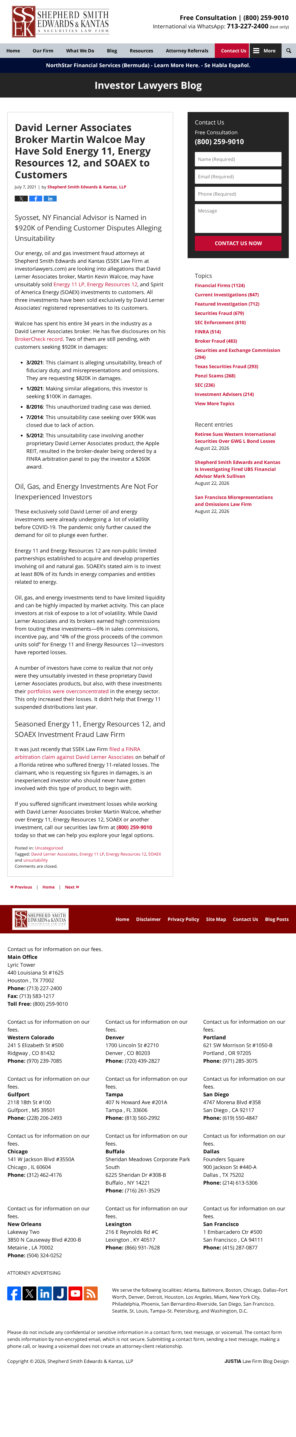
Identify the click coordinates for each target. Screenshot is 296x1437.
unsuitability (35, 860)
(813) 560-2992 (142, 1117)
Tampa (114, 1094)
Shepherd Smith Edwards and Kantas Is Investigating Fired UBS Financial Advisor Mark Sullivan (237, 469)
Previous (21, 886)
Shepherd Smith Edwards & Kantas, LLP (90, 1361)
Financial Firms (220, 285)
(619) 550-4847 (240, 1117)
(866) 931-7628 (142, 1247)
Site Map (216, 919)
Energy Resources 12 (126, 854)
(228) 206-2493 (44, 1117)
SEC (205, 385)
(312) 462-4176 (44, 1174)
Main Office (23, 956)
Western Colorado (31, 1037)
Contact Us (233, 50)
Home (13, 50)
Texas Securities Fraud (226, 366)
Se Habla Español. (227, 65)
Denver (115, 1037)
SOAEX (154, 854)
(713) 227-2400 (44, 988)
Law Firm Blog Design (257, 1361)
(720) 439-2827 (142, 1060)
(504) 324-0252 (44, 1255)
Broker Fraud (216, 341)
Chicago (18, 1151)
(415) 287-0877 (240, 1247)
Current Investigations (227, 294)
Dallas (211, 1151)
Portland (214, 1037)
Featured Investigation (227, 304)
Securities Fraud (219, 313)
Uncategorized (49, 848)
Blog (112, 50)
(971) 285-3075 (240, 1060)
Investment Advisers (224, 394)
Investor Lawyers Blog (60, 22)
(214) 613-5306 (240, 1182)
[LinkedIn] (45, 1293)
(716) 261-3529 (142, 1190)
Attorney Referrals (187, 50)
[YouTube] (75, 1293)
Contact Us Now (238, 243)
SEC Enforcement (220, 322)
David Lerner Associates (54, 854)
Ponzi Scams (215, 375)
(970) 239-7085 (44, 1060)
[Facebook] (14, 1293)
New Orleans (24, 1224)
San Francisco (221, 1224)
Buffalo (115, 1151)
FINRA (208, 331)
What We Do (80, 50)
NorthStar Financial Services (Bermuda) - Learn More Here (122, 65)
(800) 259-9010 (266, 17)
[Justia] (60, 1293)
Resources (141, 50)
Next (72, 886)
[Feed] (91, 1293)
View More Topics (214, 403)
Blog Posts (277, 919)
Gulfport (18, 1094)
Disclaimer (148, 919)
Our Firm (43, 50)
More (269, 50)
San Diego (216, 1094)
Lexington (119, 1224)
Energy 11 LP (91, 854)
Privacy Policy (183, 919)
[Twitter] (29, 1293)
